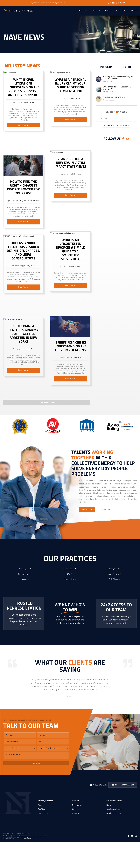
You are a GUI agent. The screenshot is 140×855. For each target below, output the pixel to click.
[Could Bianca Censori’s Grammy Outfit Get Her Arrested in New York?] (13, 319)
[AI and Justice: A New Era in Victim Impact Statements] (56, 152)
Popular (106, 67)
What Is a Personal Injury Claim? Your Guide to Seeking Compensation (70, 85)
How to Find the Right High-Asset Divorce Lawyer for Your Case (23, 187)
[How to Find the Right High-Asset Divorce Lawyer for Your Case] (23, 157)
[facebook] (123, 138)
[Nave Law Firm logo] (18, 10)
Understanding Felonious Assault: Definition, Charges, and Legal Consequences (23, 250)
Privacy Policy (27, 838)
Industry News (29, 102)
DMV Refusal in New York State (115, 97)
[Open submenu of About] (99, 10)
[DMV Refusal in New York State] (99, 98)
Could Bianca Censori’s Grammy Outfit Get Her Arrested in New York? (23, 334)
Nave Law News (33, 201)
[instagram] (136, 836)
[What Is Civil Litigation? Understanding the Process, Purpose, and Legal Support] (10, 73)
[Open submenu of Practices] (87, 10)
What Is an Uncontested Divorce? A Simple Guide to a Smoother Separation (70, 249)
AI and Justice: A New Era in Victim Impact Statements (70, 162)
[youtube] (127, 138)
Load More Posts (47, 402)
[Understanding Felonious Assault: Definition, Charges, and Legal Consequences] (19, 236)
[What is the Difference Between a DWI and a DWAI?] (99, 88)
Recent (126, 67)
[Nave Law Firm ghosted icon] (17, 793)
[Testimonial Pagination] (65, 696)
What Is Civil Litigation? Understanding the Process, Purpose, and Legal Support (23, 87)
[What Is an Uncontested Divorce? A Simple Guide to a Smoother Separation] (62, 233)
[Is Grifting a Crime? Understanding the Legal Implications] (70, 318)
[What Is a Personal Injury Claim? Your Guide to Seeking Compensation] (60, 73)
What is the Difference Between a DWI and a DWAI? (118, 88)
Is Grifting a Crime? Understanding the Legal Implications (70, 346)
